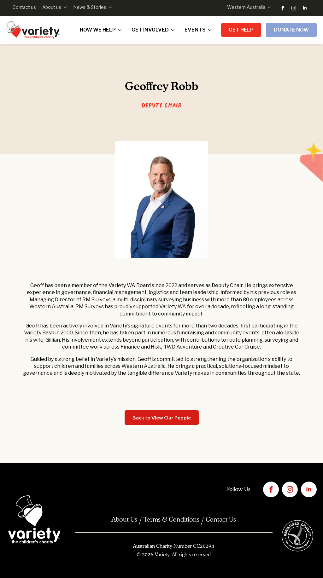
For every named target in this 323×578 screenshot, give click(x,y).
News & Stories (89, 7)
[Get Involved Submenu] (174, 30)
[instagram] (293, 8)
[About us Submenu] (64, 7)
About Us (124, 520)
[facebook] (282, 8)
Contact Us (221, 520)
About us (51, 7)
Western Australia (246, 7)
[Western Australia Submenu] (268, 7)
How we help (98, 30)
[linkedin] (304, 8)
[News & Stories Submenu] (109, 7)
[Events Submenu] (211, 30)
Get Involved (150, 30)
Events (195, 30)
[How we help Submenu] (121, 30)
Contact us (24, 7)
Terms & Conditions (171, 520)
